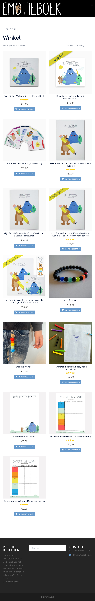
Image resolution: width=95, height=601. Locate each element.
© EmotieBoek (47, 597)
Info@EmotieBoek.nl (82, 555)
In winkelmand (25, 109)
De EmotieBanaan (11, 581)
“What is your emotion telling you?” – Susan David (13, 575)
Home (5, 29)
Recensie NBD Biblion (13, 568)
